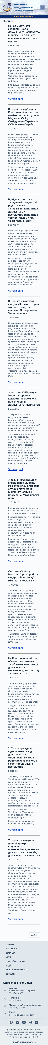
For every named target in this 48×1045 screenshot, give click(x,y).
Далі (33, 935)
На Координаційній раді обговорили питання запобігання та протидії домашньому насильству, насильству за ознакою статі (23, 666)
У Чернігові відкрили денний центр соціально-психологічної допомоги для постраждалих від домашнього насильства (24, 848)
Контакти (10, 974)
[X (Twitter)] (17, 1022)
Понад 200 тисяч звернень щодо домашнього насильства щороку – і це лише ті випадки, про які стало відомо (24, 33)
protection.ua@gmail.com (21, 1015)
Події (8, 965)
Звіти (8, 957)
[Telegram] (30, 1022)
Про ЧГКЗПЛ (11, 949)
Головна (10, 944)
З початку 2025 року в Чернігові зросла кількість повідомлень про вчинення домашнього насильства (24, 398)
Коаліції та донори (15, 961)
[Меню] (42, 7)
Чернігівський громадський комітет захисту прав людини (23, 7)
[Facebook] (11, 1022)
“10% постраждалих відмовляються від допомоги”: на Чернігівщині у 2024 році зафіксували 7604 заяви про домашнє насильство (22, 757)
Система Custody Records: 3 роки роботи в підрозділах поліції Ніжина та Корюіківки (23, 576)
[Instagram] (24, 1022)
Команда (10, 953)
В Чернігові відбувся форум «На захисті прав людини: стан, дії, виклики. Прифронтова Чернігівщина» (23, 307)
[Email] (36, 1022)
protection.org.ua (28, 1042)
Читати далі (15, 98)
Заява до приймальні (17, 970)
